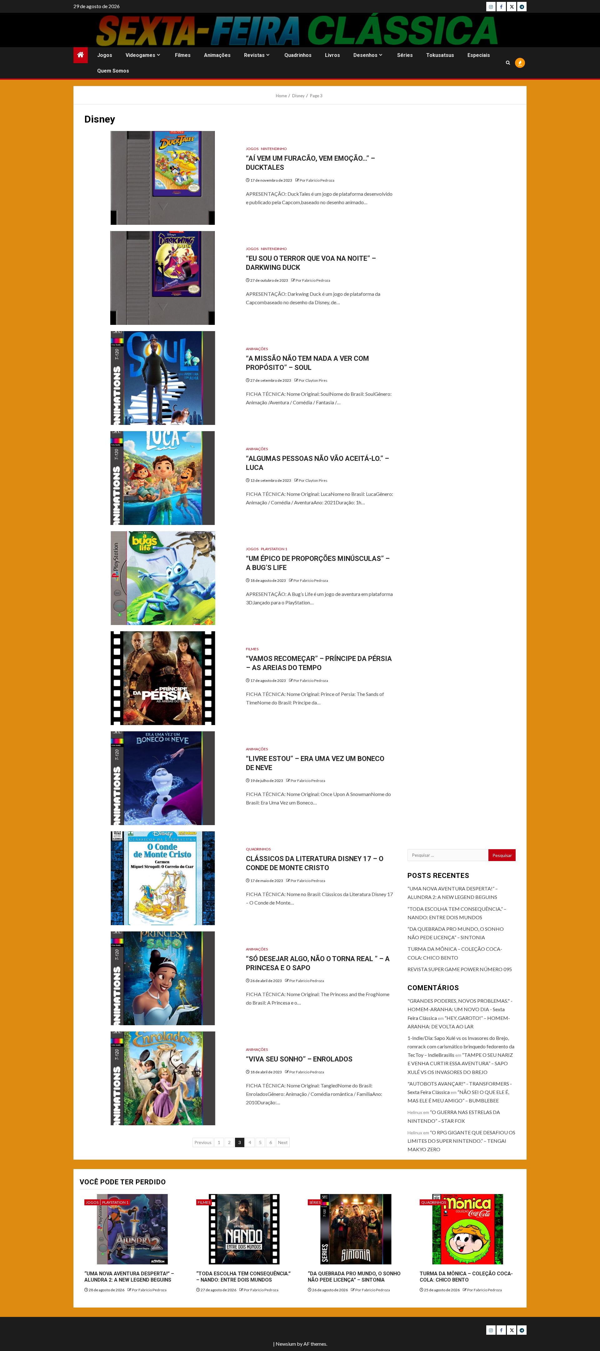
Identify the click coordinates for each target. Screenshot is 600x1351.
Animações (217, 55)
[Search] (508, 63)
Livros (332, 55)
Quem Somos (113, 71)
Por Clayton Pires (313, 380)
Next (283, 1142)
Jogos (104, 55)
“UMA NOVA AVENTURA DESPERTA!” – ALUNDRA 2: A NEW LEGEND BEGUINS (129, 1277)
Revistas (254, 55)
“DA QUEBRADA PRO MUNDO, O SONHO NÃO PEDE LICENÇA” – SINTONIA (354, 1277)
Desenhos (365, 55)
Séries (405, 55)
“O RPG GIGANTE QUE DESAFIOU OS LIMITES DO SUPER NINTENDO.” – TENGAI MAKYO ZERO (461, 1140)
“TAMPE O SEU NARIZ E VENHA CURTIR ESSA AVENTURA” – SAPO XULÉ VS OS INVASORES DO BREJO (460, 1063)
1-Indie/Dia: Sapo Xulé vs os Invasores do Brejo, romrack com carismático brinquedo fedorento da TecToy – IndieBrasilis (461, 1046)
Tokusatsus (440, 55)
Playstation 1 (274, 549)
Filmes (183, 55)
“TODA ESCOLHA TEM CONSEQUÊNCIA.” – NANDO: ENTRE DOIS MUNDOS (243, 1277)
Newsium (286, 1344)
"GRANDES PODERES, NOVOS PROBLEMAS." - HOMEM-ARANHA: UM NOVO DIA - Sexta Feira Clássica (460, 1009)
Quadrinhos (298, 55)
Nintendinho (274, 148)
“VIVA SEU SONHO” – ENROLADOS (299, 1059)
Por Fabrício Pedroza (317, 180)
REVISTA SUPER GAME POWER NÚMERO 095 (460, 969)
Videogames (140, 55)
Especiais (479, 55)
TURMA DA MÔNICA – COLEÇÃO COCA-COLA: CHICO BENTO (466, 1277)
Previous (203, 1142)
